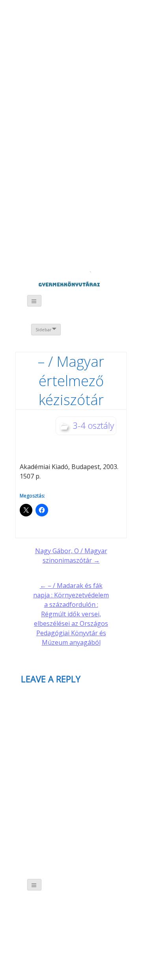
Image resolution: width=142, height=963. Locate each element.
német (82, 22)
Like (85, 185)
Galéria (39, 180)
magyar (104, 22)
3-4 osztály (93, 425)
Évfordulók (78, 54)
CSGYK (85, 236)
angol (93, 23)
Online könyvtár (78, 115)
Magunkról (36, 55)
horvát (71, 22)
